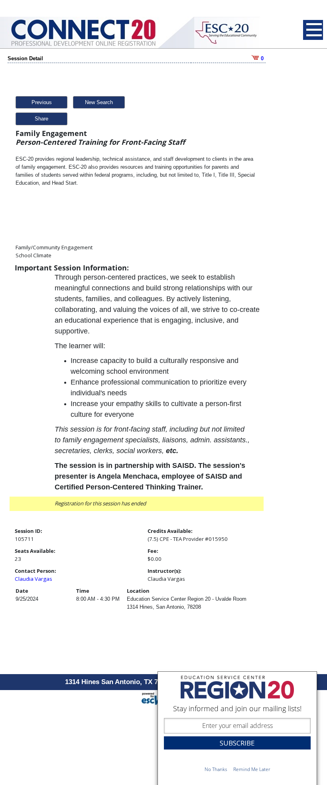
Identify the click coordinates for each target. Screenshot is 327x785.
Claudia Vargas (33, 578)
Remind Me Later (251, 769)
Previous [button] (42, 102)
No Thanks (216, 769)
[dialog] (237, 728)
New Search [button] (99, 102)
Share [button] (41, 119)
